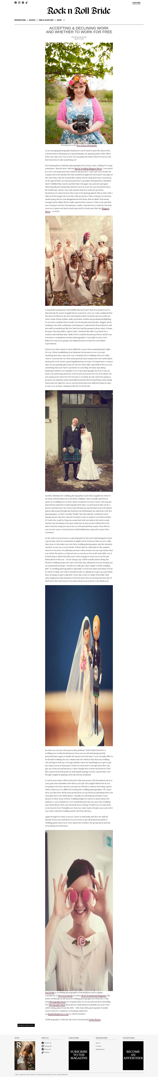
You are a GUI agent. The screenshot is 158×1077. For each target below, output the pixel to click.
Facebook (47, 1043)
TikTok (46, 1052)
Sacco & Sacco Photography (87, 145)
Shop (59, 20)
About (98, 1043)
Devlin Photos (94, 1019)
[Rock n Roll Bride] (79, 10)
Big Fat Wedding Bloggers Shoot (88, 168)
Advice (32, 20)
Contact (98, 1046)
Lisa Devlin (49, 992)
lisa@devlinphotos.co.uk (58, 1014)
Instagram (48, 1046)
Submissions (100, 1049)
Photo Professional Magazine (93, 995)
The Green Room (65, 995)
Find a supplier (46, 20)
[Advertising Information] (133, 1055)
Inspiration (20, 20)
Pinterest (47, 1049)
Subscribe (136, 3)
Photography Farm (57, 1002)
